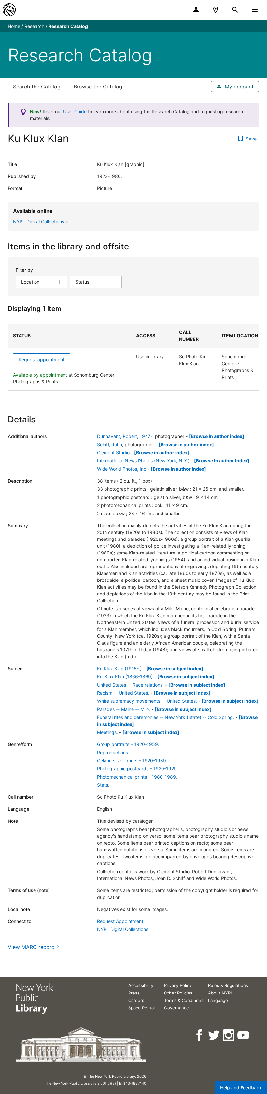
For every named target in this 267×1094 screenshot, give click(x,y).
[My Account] (196, 10)
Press (134, 992)
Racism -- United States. (123, 693)
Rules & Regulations (228, 985)
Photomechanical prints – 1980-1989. (137, 777)
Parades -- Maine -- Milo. (123, 709)
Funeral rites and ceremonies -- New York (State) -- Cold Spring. (165, 717)
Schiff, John (109, 444)
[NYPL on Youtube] (243, 1035)
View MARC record (31, 947)
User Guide (75, 111)
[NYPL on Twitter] (214, 1035)
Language (218, 1000)
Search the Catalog (37, 86)
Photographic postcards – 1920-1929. (137, 768)
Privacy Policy (177, 985)
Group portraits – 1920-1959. (128, 744)
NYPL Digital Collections (122, 929)
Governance (176, 1007)
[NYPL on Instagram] (229, 1035)
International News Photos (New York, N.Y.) (143, 460)
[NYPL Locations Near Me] (215, 10)
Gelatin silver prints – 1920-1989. (132, 760)
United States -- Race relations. (130, 684)
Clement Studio (113, 452)
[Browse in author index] (216, 436)
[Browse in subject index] (174, 668)
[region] (133, 357)
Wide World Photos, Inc (121, 469)
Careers (136, 1000)
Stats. (103, 785)
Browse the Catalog (98, 86)
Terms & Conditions (184, 1000)
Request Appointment (120, 921)
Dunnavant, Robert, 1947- (124, 436)
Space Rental (141, 1007)
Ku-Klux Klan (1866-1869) (125, 676)
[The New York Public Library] (9, 9)
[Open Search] (235, 10)
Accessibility (140, 985)
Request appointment (41, 359)
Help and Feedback (241, 1087)
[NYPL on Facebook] (199, 1035)
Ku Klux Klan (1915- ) (119, 668)
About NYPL (220, 992)
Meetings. (107, 732)
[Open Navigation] (254, 10)
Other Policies (178, 992)
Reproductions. (113, 752)
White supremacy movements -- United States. (147, 701)
